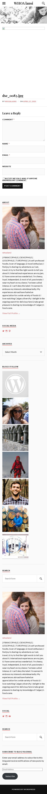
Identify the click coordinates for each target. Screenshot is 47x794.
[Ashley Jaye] (15, 450)
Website (6, 166)
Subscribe (10, 776)
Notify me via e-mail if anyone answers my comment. (19, 179)
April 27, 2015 (29, 101)
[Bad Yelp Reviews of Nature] (15, 477)
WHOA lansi (23, 3)
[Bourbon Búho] (15, 531)
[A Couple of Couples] (15, 396)
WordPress (29, 789)
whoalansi (11, 101)
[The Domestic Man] (15, 504)
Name (6, 144)
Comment (8, 119)
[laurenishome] (15, 558)
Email (6, 155)
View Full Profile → (11, 313)
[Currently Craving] (15, 423)
